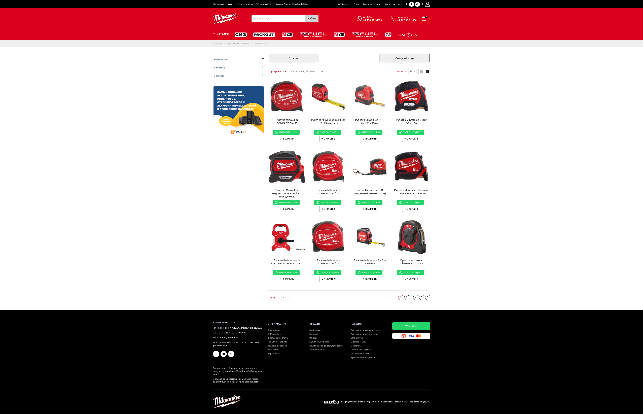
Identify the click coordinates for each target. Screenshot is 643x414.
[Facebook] (411, 4)
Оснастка (356, 345)
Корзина (313, 334)
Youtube (224, 354)
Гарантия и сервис (372, 4)
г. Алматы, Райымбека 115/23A (295, 4)
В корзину (288, 139)
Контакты (273, 349)
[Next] (427, 297)
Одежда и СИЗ (358, 341)
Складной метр (404, 58)
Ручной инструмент (361, 349)
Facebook (216, 354)
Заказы (313, 338)
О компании (274, 330)
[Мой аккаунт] (427, 4)
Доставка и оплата (394, 4)
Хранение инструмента (363, 357)
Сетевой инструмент (361, 353)
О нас (356, 4)
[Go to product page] (287, 97)
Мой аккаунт (315, 330)
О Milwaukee (344, 4)
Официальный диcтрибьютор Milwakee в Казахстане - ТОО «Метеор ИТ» (242, 4)
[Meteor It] (331, 402)
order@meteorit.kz (229, 337)
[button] (421, 71)
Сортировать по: (278, 71)
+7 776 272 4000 (372, 20)
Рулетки (294, 58)
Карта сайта (274, 353)
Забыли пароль (317, 349)
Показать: (401, 71)
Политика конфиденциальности (326, 345)
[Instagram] (417, 4)
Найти (312, 18)
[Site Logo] (225, 18)
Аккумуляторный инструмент (366, 330)
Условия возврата (277, 345)
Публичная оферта (319, 341)
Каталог (223, 34)
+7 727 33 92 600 (406, 20)
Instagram (231, 354)
